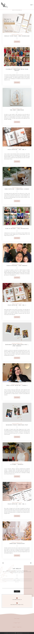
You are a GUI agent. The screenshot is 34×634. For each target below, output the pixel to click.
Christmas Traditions (17, 543)
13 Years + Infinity (16, 464)
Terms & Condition (17, 627)
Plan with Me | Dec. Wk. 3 (17, 305)
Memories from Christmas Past (17, 425)
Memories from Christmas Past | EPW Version (17, 345)
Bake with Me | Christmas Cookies (17, 189)
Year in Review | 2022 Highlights (17, 228)
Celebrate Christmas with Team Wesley (17, 70)
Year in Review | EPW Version (17, 265)
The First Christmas (17, 110)
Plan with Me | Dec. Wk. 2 (17, 504)
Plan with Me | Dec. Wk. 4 (17, 149)
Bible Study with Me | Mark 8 (17, 385)
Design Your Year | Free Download (17, 36)
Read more (17, 41)
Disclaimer (17, 618)
